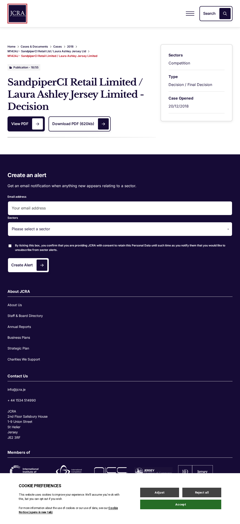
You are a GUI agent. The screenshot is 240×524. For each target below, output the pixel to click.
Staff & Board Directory (25, 316)
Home (11, 46)
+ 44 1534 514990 (22, 400)
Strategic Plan (18, 348)
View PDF (19, 123)
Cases (57, 46)
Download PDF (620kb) (73, 123)
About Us (15, 305)
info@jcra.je (17, 389)
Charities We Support (24, 359)
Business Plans (19, 337)
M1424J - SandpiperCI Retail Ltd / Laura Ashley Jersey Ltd (47, 51)
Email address (17, 196)
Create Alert (22, 265)
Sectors (13, 217)
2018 (70, 46)
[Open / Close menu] (190, 13)
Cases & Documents (34, 46)
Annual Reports (19, 327)
